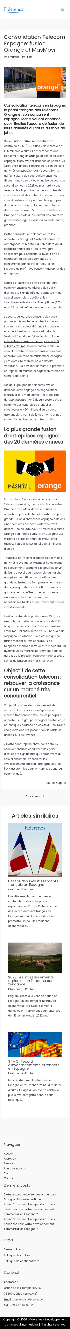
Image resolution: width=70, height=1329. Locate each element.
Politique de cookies (17, 1255)
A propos (10, 1159)
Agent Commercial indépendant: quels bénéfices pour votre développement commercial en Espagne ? (29, 1209)
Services (9, 1163)
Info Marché (12, 57)
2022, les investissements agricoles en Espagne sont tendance (31, 981)
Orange (34, 156)
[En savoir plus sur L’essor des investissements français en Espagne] (35, 850)
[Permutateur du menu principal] (62, 10)
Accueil (8, 1153)
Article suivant (35, 796)
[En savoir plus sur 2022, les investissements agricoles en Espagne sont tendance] (35, 957)
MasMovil (23, 161)
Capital (61, 783)
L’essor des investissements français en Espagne (33, 883)
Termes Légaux (14, 1249)
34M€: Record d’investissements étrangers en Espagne (33, 1065)
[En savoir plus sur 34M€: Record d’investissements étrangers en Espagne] (35, 1044)
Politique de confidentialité (21, 1261)
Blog (7, 1173)
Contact (9, 1178)
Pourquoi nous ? (14, 1168)
